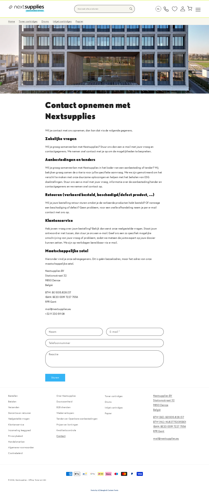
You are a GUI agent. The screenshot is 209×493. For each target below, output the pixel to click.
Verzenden (13, 407)
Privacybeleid (15, 436)
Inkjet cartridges (114, 407)
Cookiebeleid (15, 453)
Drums (108, 402)
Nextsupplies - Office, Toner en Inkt (31, 480)
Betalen (12, 401)
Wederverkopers (65, 413)
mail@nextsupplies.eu (166, 438)
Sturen (55, 377)
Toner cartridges (114, 396)
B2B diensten (63, 407)
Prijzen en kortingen (67, 424)
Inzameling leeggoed (19, 430)
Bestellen (13, 395)
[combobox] (104, 9)
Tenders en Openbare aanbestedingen (76, 418)
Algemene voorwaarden (21, 447)
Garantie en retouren (19, 413)
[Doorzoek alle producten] (131, 8)
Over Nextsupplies (66, 395)
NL (158, 9)
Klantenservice (16, 424)
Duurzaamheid (64, 401)
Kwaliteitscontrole (66, 430)
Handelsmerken (16, 441)
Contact (60, 436)
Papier (108, 413)
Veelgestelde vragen (19, 418)
